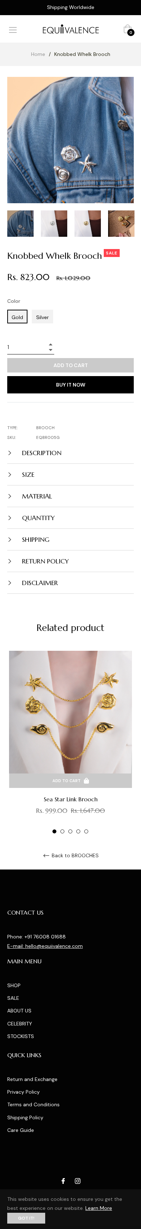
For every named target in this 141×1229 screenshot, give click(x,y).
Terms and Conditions (33, 1104)
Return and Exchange (32, 1079)
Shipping (35, 539)
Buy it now (70, 385)
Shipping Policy (25, 1117)
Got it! (26, 1218)
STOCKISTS (20, 1036)
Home (38, 54)
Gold (17, 317)
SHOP (14, 985)
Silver (42, 317)
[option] (70, 742)
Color (13, 301)
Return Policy (44, 561)
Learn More (98, 1208)
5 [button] (86, 831)
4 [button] (78, 831)
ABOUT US (19, 1010)
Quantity (37, 518)
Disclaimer (39, 583)
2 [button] (62, 831)
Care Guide (20, 1130)
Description (40, 453)
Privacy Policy (23, 1092)
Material (36, 496)
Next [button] (128, 224)
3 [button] (70, 831)
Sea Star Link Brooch (71, 799)
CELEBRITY (19, 1023)
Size (27, 474)
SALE (13, 998)
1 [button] (54, 831)
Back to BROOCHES (74, 856)
